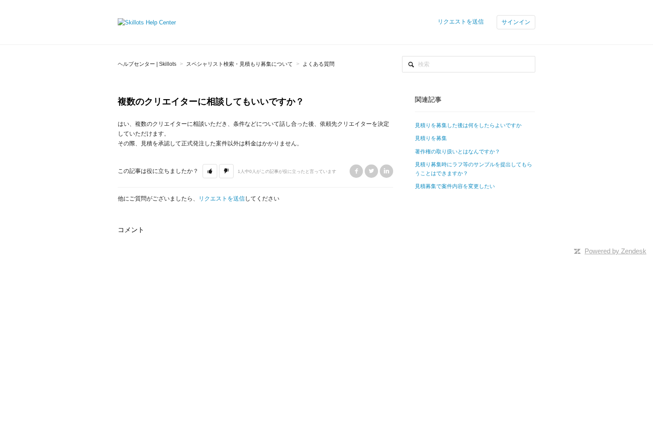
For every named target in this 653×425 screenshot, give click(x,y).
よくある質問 (318, 64)
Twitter (371, 171)
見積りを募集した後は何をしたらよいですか (468, 125)
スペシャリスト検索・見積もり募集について (239, 64)
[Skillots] (147, 22)
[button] (210, 171)
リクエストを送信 (461, 21)
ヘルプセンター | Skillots (147, 64)
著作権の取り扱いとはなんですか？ (457, 151)
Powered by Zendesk (615, 251)
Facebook (356, 171)
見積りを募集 (431, 138)
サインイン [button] (516, 22)
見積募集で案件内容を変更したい (455, 186)
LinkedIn (386, 171)
